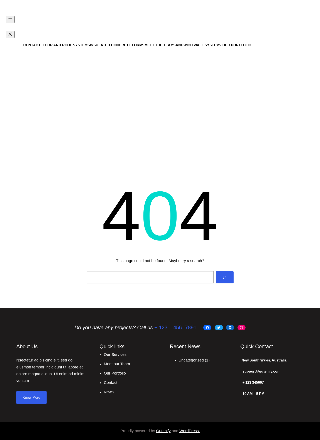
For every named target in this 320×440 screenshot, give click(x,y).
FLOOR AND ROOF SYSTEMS (65, 45)
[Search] (225, 277)
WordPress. (189, 431)
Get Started (278, 33)
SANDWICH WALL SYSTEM (196, 45)
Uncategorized (191, 360)
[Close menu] (10, 34)
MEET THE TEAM (159, 45)
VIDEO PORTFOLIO (235, 45)
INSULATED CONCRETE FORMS (117, 45)
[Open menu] (10, 19)
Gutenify (163, 431)
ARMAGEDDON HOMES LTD (46, 8)
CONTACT (31, 45)
